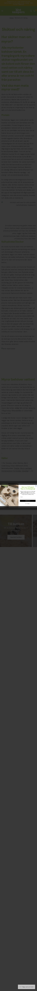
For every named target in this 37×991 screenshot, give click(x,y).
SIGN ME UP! (27, 500)
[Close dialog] (36, 485)
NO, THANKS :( (28, 503)
